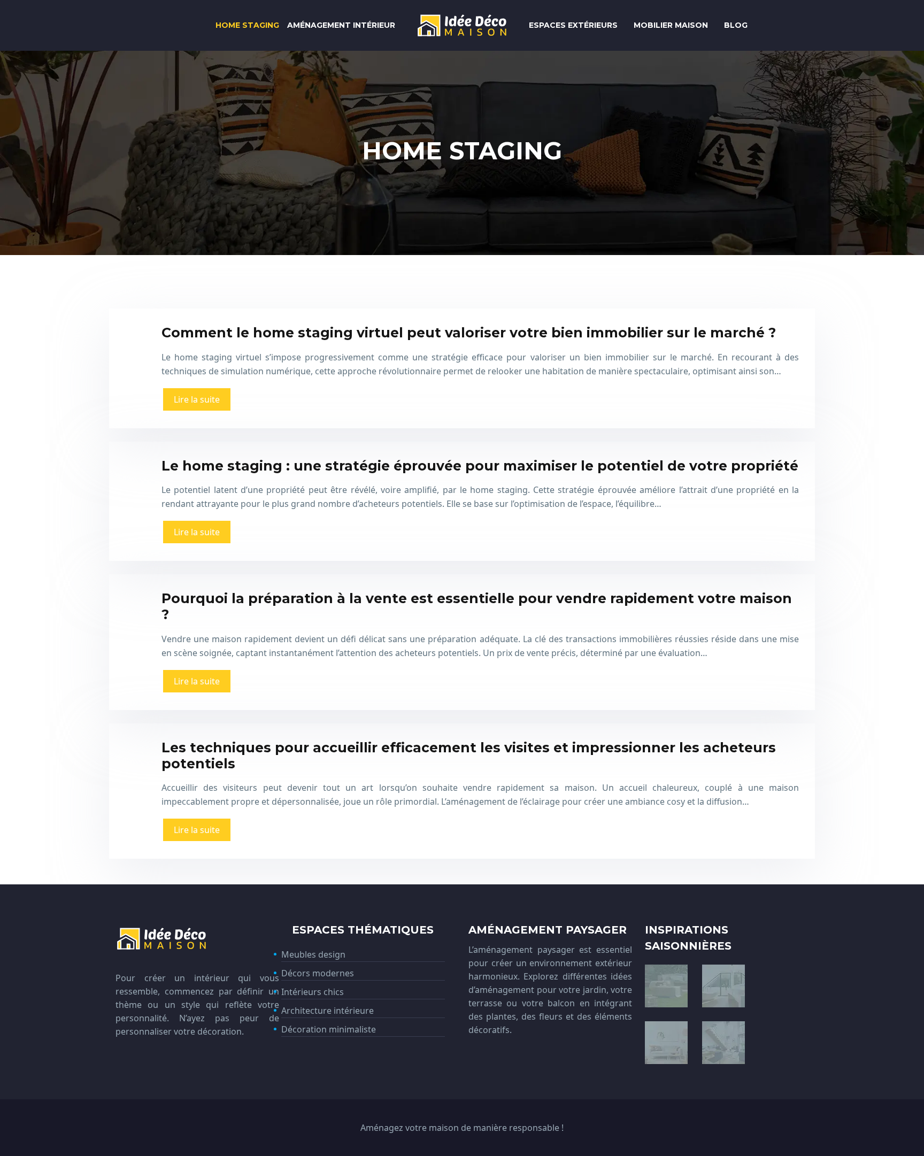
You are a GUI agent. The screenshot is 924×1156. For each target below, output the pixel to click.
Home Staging (247, 25)
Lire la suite (197, 399)
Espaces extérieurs (573, 25)
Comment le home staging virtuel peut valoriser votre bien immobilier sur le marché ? (468, 333)
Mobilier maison (671, 25)
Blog (736, 25)
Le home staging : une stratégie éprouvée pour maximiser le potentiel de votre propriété (479, 466)
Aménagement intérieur (341, 25)
